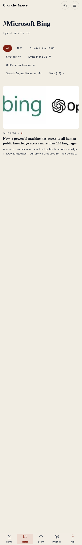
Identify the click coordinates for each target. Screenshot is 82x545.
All (7, 48)
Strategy (13, 56)
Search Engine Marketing (23, 73)
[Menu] (75, 5)
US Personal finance (20, 65)
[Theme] (65, 5)
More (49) (55, 73)
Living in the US (39, 56)
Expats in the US (42, 48)
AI (19, 48)
